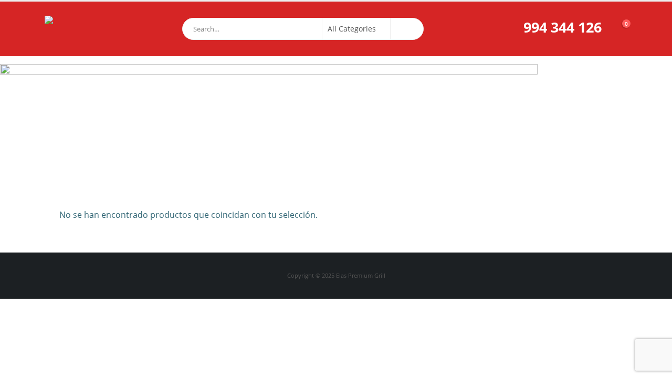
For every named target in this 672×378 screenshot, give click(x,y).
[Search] (407, 28)
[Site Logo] (71, 29)
